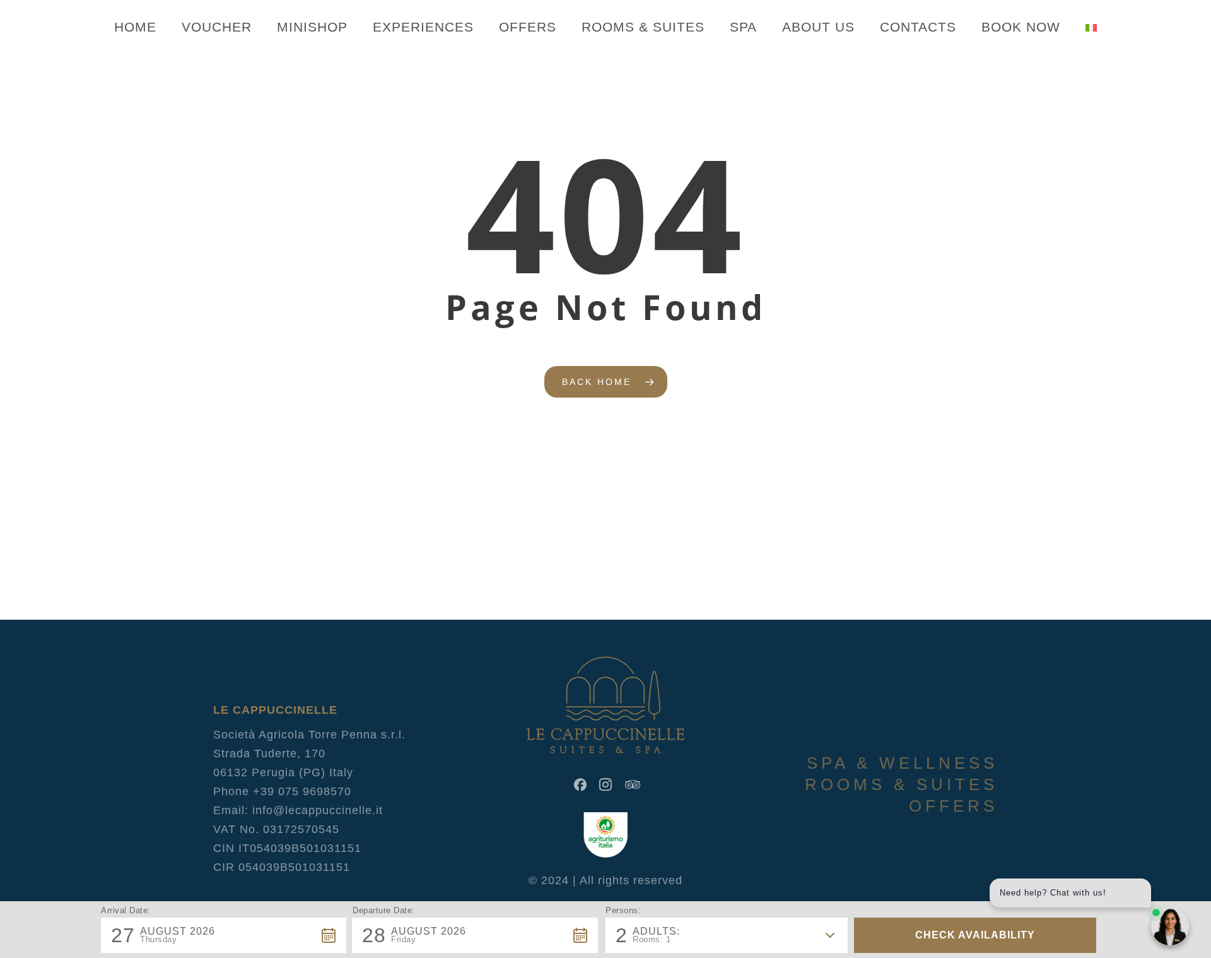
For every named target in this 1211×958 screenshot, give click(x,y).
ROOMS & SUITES (901, 784)
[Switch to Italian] (1091, 27)
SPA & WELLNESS (902, 763)
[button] (223, 935)
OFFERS (953, 805)
